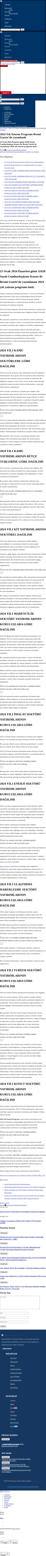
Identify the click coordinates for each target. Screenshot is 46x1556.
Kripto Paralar (13, 13)
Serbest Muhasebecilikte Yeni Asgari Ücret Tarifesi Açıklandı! (24, 1187)
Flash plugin (16, 1528)
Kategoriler (11, 1396)
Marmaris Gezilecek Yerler (10, 1446)
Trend (6, 22)
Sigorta (7, 15)
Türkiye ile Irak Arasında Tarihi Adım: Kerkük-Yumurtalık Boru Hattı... (16, 1459)
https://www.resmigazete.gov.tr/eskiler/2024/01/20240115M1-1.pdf (22, 1175)
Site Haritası (14, 1387)
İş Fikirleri (8, 19)
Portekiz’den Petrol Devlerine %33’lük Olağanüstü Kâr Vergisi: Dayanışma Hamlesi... (16, 1465)
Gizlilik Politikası (15, 1369)
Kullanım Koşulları (16, 1373)
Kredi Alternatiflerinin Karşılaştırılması (17, 1184)
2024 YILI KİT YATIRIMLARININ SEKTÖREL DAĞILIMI (24, 182)
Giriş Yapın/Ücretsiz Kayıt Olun (9, 60)
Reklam (12, 1384)
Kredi (11, 10)
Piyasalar (8, 12)
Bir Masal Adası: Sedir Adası (10, 1444)
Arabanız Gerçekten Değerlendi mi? (10, 87)
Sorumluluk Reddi (15, 1380)
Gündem (7, 4)
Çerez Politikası (15, 1376)
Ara (22, 29)
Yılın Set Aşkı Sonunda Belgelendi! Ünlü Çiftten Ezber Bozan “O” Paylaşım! (22, 89)
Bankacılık (8, 8)
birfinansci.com (37, 1481)
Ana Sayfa (3, 128)
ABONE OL (5, 93)
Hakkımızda (13, 1362)
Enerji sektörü (4, 866)
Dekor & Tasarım (10, 123)
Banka (12, 1404)
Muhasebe (8, 26)
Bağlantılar (11, 1354)
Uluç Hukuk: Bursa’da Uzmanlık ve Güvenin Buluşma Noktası (18, 78)
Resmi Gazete (4, 1203)
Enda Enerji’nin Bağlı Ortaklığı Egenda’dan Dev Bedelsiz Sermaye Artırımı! (22, 86)
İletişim (12, 1365)
